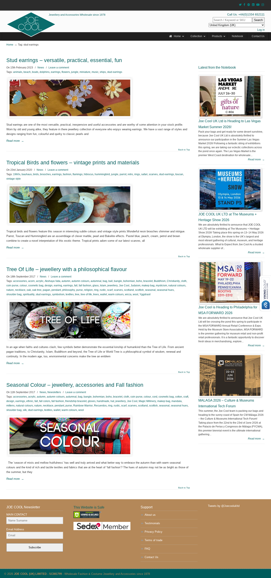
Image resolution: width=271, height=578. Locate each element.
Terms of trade (153, 540)
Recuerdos (100, 405)
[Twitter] (240, 4)
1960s (16, 174)
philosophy (68, 289)
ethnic (29, 401)
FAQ (147, 548)
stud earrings (114, 72)
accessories (20, 281)
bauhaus (27, 174)
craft (185, 396)
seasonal (150, 289)
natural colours (176, 285)
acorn (31, 281)
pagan (46, 289)
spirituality (29, 294)
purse (79, 289)
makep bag (148, 285)
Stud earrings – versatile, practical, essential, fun (64, 60)
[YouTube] (258, 4)
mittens (10, 405)
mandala (176, 401)
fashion (67, 174)
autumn (66, 281)
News (40, 67)
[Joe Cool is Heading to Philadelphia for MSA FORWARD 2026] (230, 282)
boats (35, 72)
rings (137, 174)
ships (103, 72)
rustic (103, 289)
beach (27, 72)
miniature (85, 72)
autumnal (96, 281)
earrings (55, 72)
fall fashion (85, 285)
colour (23, 285)
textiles (70, 294)
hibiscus (88, 174)
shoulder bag (14, 294)
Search (258, 20)
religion (88, 289)
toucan (179, 174)
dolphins (45, 72)
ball (110, 281)
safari (144, 174)
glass (96, 285)
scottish (139, 289)
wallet (103, 294)
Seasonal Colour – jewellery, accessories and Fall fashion (74, 385)
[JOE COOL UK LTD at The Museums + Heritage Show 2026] (230, 189)
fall (75, 285)
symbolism (58, 294)
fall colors (44, 401)
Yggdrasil (145, 294)
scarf (110, 289)
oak (29, 289)
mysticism (161, 285)
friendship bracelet (76, 401)
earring (58, 285)
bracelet (148, 281)
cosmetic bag (35, 285)
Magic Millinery (147, 401)
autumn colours (80, 281)
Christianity (173, 281)
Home (9, 44)
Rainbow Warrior (83, 405)
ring (96, 289)
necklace (20, 289)
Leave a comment (58, 67)
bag (105, 281)
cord (154, 396)
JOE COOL (31, 24)
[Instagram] (263, 4)
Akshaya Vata (52, 281)
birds (36, 174)
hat (112, 401)
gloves (91, 401)
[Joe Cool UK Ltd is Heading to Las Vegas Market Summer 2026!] (230, 96)
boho (139, 281)
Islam (103, 285)
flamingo (78, 174)
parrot (123, 174)
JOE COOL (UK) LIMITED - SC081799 (38, 573)
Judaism (135, 285)
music (95, 72)
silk (25, 410)
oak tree (36, 289)
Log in (261, 29)
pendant (56, 289)
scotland (129, 289)
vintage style (13, 178)
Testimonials (152, 523)
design (49, 285)
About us (150, 514)
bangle (118, 281)
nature (10, 289)
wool (135, 294)
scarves (153, 174)
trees (96, 294)
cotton (178, 396)
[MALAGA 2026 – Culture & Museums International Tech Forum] (230, 375)
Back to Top (184, 150)
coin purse (12, 285)
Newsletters (54, 392)
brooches (45, 174)
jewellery (112, 285)
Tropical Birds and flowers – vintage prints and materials (72, 162)
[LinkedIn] (253, 4)
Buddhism (160, 281)
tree (77, 294)
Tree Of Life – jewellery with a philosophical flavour (66, 269)
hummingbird (102, 174)
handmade (103, 401)
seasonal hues (165, 289)
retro (130, 174)
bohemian (129, 281)
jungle (74, 72)
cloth (184, 281)
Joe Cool (124, 285)
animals (17, 72)
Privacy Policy (153, 531)
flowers (66, 72)
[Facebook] (244, 4)
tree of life (86, 294)
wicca (128, 294)
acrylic (39, 281)
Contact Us (151, 557)
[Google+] (248, 4)
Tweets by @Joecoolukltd (223, 505)
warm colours (116, 294)
